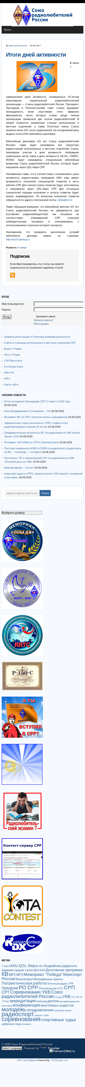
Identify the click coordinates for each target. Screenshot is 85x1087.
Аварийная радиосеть (60, 966)
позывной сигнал (62, 1010)
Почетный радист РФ (60, 983)
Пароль (6, 309)
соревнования (21, 1019)
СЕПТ (60, 988)
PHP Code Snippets (27, 1060)
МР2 (12, 974)
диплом (53, 1001)
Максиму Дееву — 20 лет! (19, 467)
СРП (69, 987)
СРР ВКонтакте (13, 360)
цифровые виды (12, 1023)
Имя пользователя (13, 304)
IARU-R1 (9, 372)
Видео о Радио (13, 348)
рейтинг (38, 1015)
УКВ (67, 996)
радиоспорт (18, 1014)
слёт (46, 1015)
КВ (5, 974)
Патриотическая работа (24, 983)
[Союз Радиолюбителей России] (42, 25)
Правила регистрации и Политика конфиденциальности (37, 336)
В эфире (22, 247)
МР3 (19, 974)
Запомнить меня (45, 316)
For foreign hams (13, 366)
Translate (53, 1048)
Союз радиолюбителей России (32, 994)
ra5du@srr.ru (65, 200)
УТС (73, 997)
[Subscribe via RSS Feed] (12, 275)
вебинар (42, 1001)
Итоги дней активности (36, 55)
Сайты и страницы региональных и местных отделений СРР (40, 342)
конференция (26, 1005)
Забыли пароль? (43, 320)
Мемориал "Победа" (43, 974)
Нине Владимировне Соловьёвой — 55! (27, 411)
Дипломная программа (64, 970)
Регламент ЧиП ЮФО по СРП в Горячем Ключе (31, 442)
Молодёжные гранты (48, 979)
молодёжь (14, 1009)
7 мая (5, 966)
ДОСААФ (39, 970)
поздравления (40, 1010)
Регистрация (41, 323)
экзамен (26, 1024)
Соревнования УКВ (30, 992)
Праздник (10, 988)
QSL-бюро (28, 966)
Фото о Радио (12, 354)
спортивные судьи (58, 1019)
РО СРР (28, 987)
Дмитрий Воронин (18, 45)
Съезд (58, 997)
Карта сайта (11, 384)
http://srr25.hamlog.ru (18, 239)
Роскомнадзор (48, 988)
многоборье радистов (57, 1005)
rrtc (40, 966)
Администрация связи (17, 970)
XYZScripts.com (60, 1060)
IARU (7, 378)
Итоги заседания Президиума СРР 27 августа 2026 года (37, 401)
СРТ (5, 992)
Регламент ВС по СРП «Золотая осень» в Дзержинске (35, 417)
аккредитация (23, 1001)
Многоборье (24, 979)
